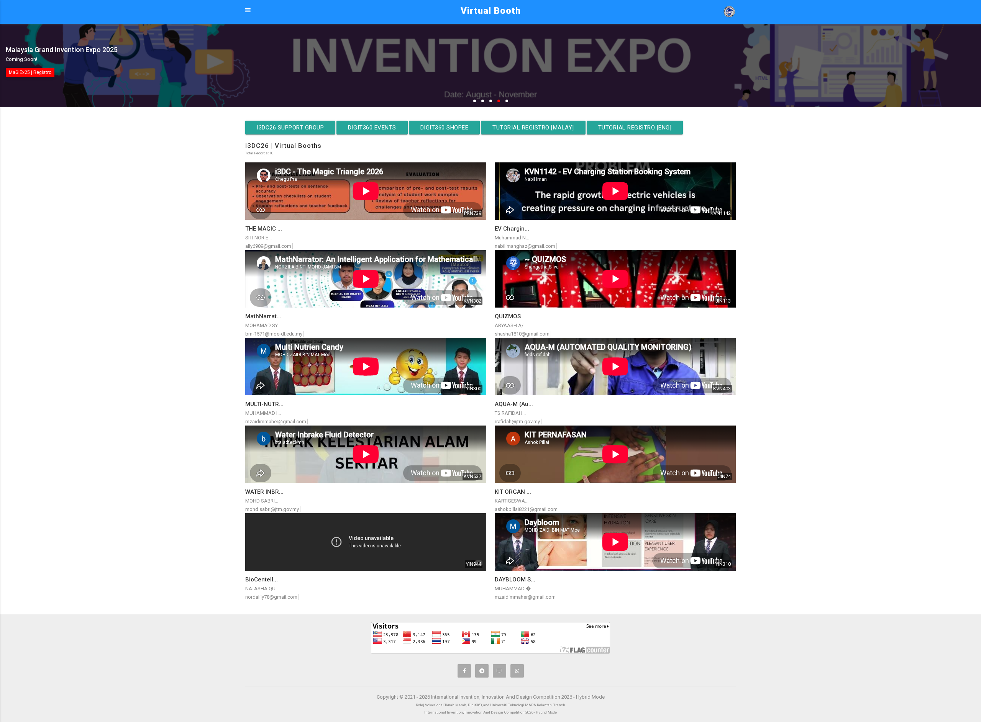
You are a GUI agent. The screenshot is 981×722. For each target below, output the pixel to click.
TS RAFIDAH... (510, 413)
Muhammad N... (512, 238)
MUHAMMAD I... (263, 413)
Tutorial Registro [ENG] (635, 127)
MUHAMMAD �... (514, 588)
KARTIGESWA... (511, 501)
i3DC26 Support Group (290, 127)
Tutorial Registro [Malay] (533, 127)
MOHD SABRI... (261, 501)
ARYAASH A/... (511, 325)
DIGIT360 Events (372, 127)
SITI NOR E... (258, 238)
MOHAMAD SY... (263, 325)
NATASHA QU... (262, 588)
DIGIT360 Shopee (444, 127)
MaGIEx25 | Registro (30, 72)
